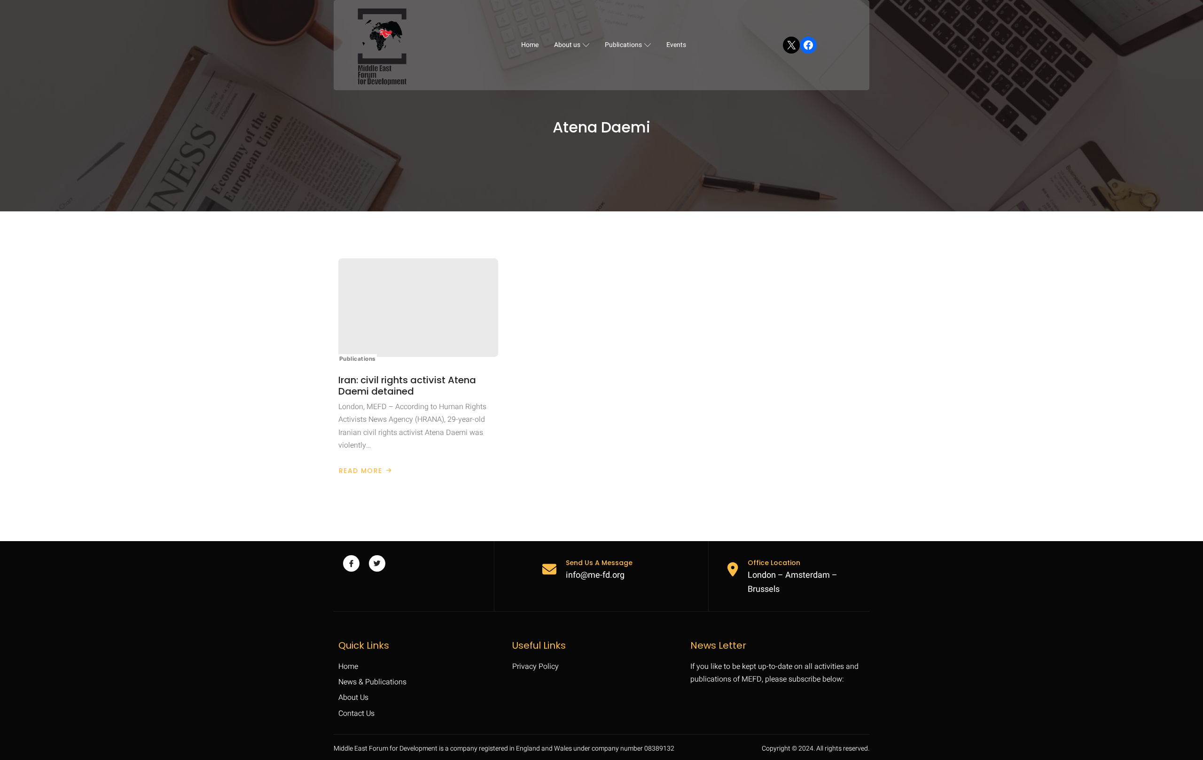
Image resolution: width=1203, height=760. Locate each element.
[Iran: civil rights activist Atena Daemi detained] (418, 307)
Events (676, 45)
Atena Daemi (601, 127)
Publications (623, 45)
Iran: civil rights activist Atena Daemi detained (407, 385)
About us (567, 45)
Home (530, 45)
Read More (360, 470)
